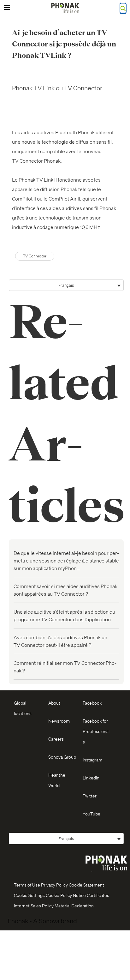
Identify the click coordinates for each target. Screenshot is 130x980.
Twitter (90, 795)
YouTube (91, 813)
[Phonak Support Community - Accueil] (65, 8)
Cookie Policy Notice (66, 895)
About (54, 703)
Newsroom (59, 721)
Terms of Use (27, 884)
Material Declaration (74, 905)
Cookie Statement (86, 884)
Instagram (92, 759)
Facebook (92, 703)
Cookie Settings (29, 895)
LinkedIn (91, 777)
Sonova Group (62, 757)
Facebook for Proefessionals (96, 731)
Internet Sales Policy (34, 905)
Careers (56, 739)
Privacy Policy (54, 884)
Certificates (98, 895)
